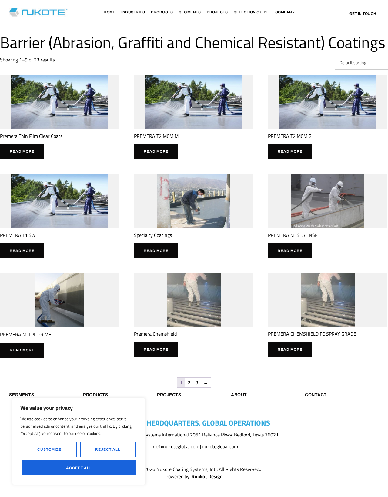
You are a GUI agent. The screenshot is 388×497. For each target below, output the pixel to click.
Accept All (79, 468)
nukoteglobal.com (220, 446)
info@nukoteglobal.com (174, 446)
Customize (49, 449)
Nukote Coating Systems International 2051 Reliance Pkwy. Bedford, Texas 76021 (194, 434)
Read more (22, 151)
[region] (79, 441)
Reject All (107, 449)
